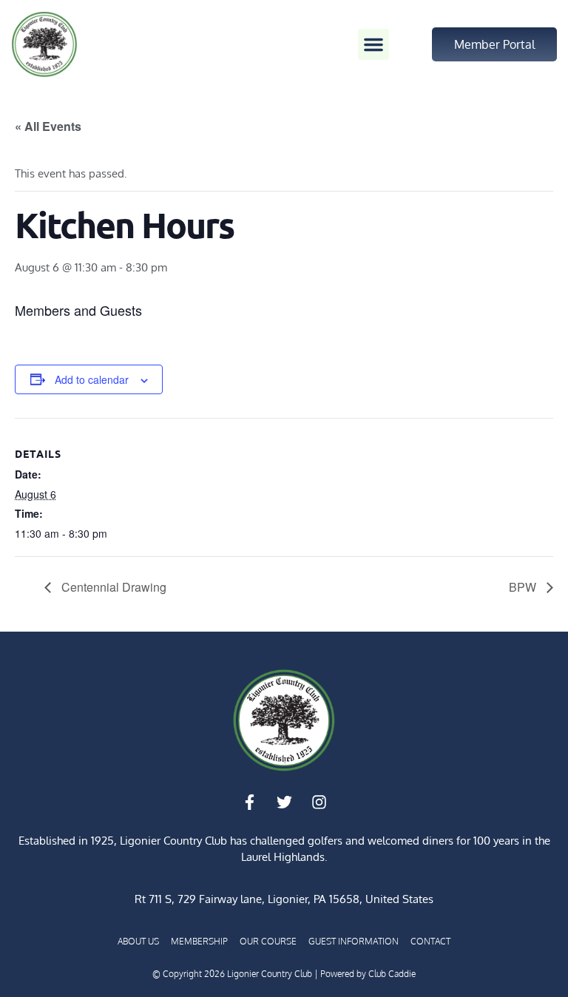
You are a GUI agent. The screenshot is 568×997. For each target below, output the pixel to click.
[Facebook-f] (249, 802)
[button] (373, 44)
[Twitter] (284, 802)
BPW (524, 586)
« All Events (48, 126)
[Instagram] (318, 802)
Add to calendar (92, 379)
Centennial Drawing (112, 586)
